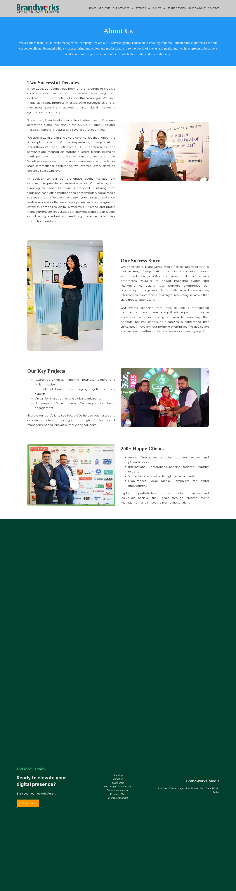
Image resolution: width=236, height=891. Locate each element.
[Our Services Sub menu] (132, 8)
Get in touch (27, 803)
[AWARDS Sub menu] (149, 8)
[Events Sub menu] (164, 8)
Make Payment (197, 8)
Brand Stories (177, 8)
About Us (104, 8)
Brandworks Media (202, 781)
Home (92, 8)
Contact (213, 8)
